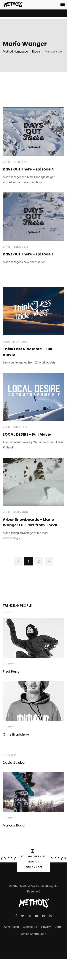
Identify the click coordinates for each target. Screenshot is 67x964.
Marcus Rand (14, 825)
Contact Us (30, 927)
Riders (36, 51)
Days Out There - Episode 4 (28, 169)
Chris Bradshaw (16, 734)
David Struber (14, 762)
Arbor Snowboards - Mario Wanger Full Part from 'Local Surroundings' (30, 525)
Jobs (58, 927)
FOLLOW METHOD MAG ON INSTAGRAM (33, 861)
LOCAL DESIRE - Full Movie (27, 434)
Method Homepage (15, 51)
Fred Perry (11, 671)
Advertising (11, 927)
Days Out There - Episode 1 (28, 254)
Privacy (46, 927)
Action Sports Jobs (33, 934)
